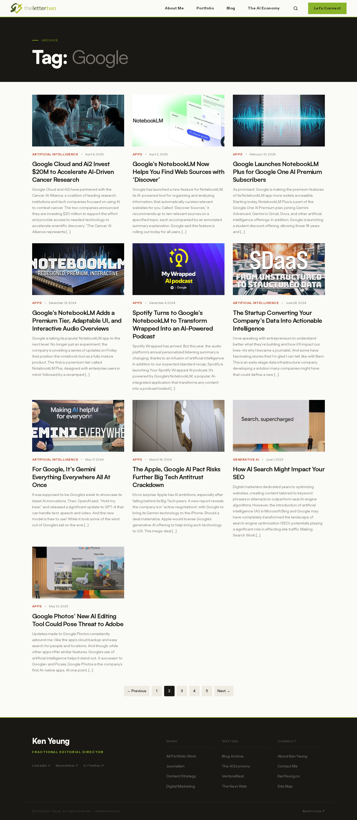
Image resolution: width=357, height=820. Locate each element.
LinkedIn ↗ (41, 765)
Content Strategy (181, 776)
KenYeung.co (289, 776)
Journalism (175, 766)
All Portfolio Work (181, 756)
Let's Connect (327, 8)
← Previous (136, 690)
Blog (231, 8)
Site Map (285, 786)
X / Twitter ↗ (93, 765)
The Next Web (234, 786)
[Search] (295, 8)
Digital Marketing (180, 786)
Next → (223, 690)
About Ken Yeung (292, 756)
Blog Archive (233, 756)
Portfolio (205, 8)
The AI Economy (264, 8)
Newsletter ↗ (67, 765)
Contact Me (288, 766)
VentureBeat (233, 776)
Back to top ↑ (314, 811)
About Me (174, 8)
